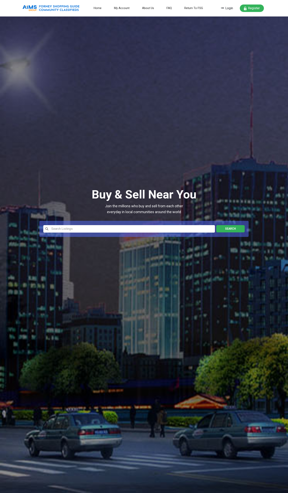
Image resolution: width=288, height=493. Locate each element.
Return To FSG (193, 8)
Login (229, 8)
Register (254, 8)
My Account (122, 8)
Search (230, 228)
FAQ (169, 8)
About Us (148, 8)
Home (100, 8)
